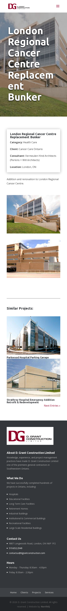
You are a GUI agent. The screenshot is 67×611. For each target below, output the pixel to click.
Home (13, 592)
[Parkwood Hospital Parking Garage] (33, 335)
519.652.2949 (15, 548)
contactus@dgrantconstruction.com (27, 553)
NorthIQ (45, 606)
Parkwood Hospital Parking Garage (28, 357)
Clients (24, 592)
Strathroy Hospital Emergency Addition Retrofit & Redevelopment (31, 401)
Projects (36, 592)
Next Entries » (52, 405)
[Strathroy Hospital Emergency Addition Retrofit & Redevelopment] (33, 378)
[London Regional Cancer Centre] (33, 233)
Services (49, 592)
